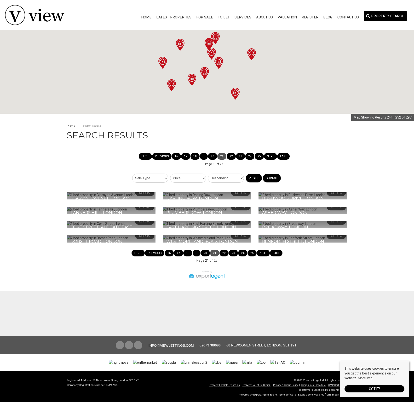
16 (176, 156)
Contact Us (348, 17)
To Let (224, 17)
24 (250, 156)
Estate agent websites (311, 394)
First (145, 156)
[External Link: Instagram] (129, 345)
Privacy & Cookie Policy (285, 385)
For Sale (204, 17)
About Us (264, 17)
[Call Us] (199, 345)
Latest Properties (173, 17)
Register (310, 17)
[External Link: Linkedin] (138, 345)
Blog (328, 17)
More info (365, 378)
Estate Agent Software (283, 394)
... (204, 156)
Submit (272, 178)
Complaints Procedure (313, 385)
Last (283, 156)
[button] (251, 54)
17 (185, 156)
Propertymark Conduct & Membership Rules (322, 390)
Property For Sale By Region (224, 385)
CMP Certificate (336, 385)
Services (243, 17)
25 (259, 156)
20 (212, 156)
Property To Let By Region (256, 385)
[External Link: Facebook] (120, 345)
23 (240, 156)
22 (231, 156)
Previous (162, 156)
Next (270, 156)
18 (195, 156)
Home (146, 17)
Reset (254, 178)
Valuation (287, 17)
